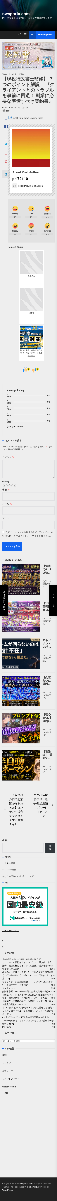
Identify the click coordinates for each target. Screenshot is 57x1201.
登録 (4, 1054)
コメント (8, 457)
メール (7, 503)
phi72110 (6, 107)
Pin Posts (6, 1027)
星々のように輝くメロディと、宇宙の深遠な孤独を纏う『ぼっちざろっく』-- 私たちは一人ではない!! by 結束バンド (28, 975)
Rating (6, 481)
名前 (6, 489)
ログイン (6, 1062)
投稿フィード (8, 1070)
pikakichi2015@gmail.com (30, 186)
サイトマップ (8, 988)
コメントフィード (10, 1078)
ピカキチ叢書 (8, 863)
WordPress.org (9, 1086)
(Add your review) (15, 426)
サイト (5, 518)
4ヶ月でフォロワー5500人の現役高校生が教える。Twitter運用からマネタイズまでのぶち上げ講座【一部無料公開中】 (28, 1020)
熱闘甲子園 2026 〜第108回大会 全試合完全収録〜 (26, 991)
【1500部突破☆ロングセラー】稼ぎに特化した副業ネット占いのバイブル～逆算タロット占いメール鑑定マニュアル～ (28, 1010)
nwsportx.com (16, 13)
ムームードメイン (10, 930)
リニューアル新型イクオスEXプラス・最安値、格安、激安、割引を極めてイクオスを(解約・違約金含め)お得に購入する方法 (28, 965)
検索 (4, 840)
